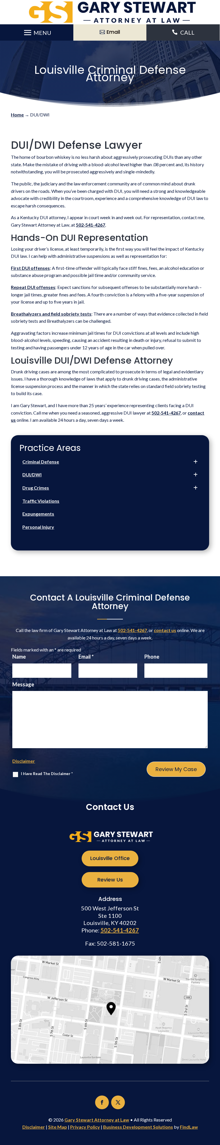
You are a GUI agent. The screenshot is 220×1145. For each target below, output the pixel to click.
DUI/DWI (32, 474)
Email (86, 656)
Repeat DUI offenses (33, 287)
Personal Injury (38, 527)
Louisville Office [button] (110, 858)
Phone (151, 656)
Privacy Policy (85, 1127)
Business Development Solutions (138, 1127)
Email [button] (113, 31)
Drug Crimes (35, 487)
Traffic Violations (40, 501)
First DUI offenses (30, 268)
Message (23, 684)
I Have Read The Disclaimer (47, 774)
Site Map (57, 1127)
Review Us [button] (110, 879)
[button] (36, 32)
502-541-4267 (90, 224)
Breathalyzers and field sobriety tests (51, 313)
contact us (165, 630)
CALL (187, 32)
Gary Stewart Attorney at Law (96, 1119)
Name (19, 656)
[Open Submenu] (195, 461)
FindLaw (189, 1127)
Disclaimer (23, 761)
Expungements (38, 513)
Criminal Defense (40, 461)
